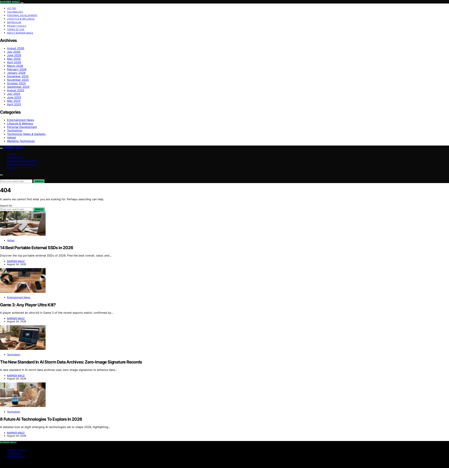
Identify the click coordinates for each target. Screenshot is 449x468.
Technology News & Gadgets (26, 134)
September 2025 (18, 87)
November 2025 (18, 80)
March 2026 (15, 66)
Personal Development (22, 15)
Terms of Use (15, 29)
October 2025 (16, 83)
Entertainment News (20, 120)
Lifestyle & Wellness (21, 19)
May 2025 (14, 101)
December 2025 (18, 76)
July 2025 (13, 94)
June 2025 (14, 97)
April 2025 (14, 104)
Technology (15, 12)
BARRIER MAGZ (10, 2)
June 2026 (14, 55)
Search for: (6, 177)
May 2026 (14, 58)
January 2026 (16, 73)
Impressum (14, 22)
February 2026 (16, 69)
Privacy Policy (16, 26)
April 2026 (14, 62)
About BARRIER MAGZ (20, 33)
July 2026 (13, 51)
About (11, 168)
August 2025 (15, 90)
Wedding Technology (21, 141)
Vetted (11, 8)
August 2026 (15, 48)
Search (39, 181)
